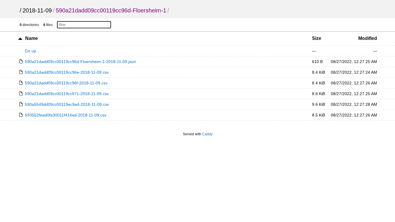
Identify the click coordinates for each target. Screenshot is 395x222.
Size (316, 38)
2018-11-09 (37, 10)
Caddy (207, 134)
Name (31, 38)
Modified (367, 38)
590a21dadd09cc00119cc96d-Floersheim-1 (111, 10)
